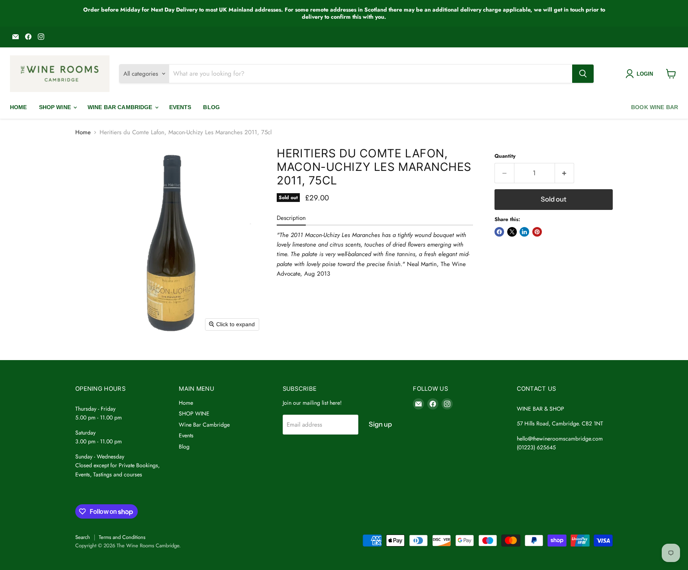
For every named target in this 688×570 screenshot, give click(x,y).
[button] (640, 73)
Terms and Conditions (122, 537)
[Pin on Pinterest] (537, 232)
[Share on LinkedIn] (524, 232)
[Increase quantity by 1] (565, 173)
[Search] (583, 74)
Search (82, 537)
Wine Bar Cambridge (121, 107)
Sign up (380, 424)
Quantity (505, 156)
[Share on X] (512, 232)
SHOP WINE (55, 107)
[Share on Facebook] (499, 232)
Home (18, 107)
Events (180, 107)
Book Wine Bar (654, 107)
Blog (211, 107)
